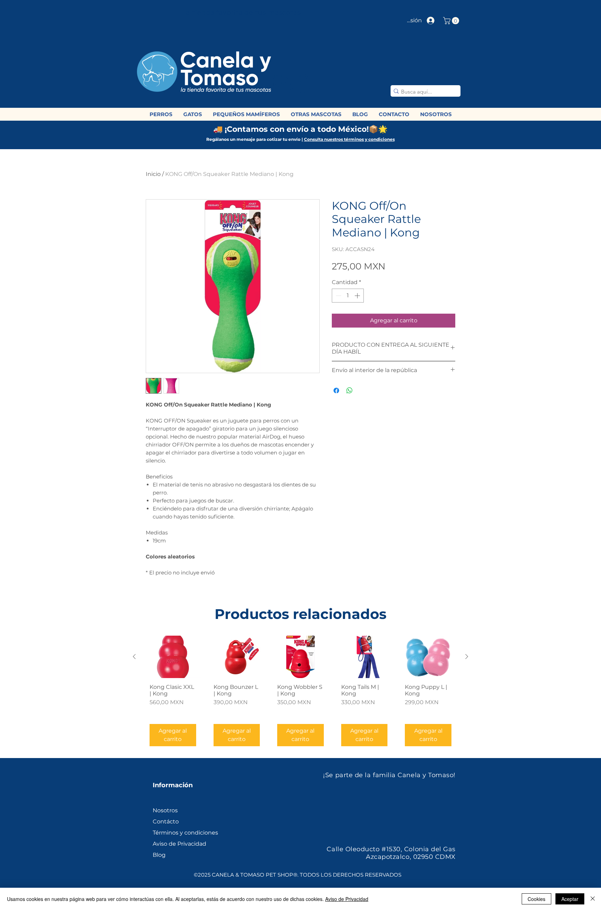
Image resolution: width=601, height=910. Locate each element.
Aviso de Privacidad (346, 898)
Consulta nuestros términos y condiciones (349, 139)
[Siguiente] (467, 656)
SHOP (299, 91)
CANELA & (291, 77)
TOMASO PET (284, 84)
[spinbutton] (348, 295)
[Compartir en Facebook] (336, 390)
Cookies (536, 898)
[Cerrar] (592, 898)
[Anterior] (134, 656)
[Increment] (358, 295)
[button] (452, 20)
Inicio (153, 174)
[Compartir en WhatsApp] (349, 390)
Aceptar (569, 898)
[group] (300, 693)
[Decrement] (338, 295)
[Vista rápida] (172, 657)
